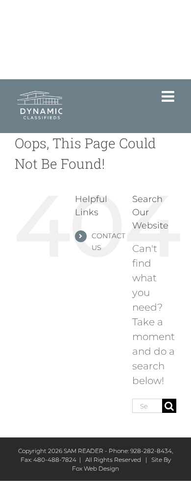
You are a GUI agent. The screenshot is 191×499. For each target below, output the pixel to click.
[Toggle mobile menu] (169, 96)
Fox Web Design (95, 468)
